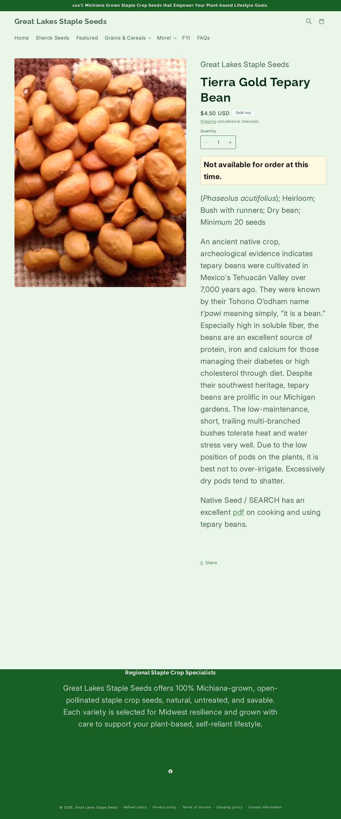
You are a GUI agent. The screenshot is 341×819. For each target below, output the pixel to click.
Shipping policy (229, 807)
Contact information (265, 807)
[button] (127, 38)
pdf (238, 512)
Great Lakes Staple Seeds (96, 807)
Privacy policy (164, 807)
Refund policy (135, 807)
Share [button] (211, 562)
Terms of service (196, 807)
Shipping (208, 122)
